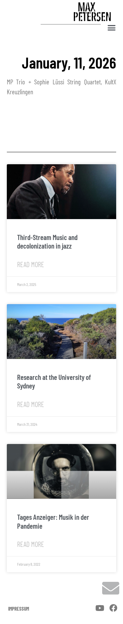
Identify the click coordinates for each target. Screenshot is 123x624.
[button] (111, 27)
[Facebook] (113, 608)
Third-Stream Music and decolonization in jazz (47, 241)
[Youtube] (99, 608)
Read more (30, 264)
